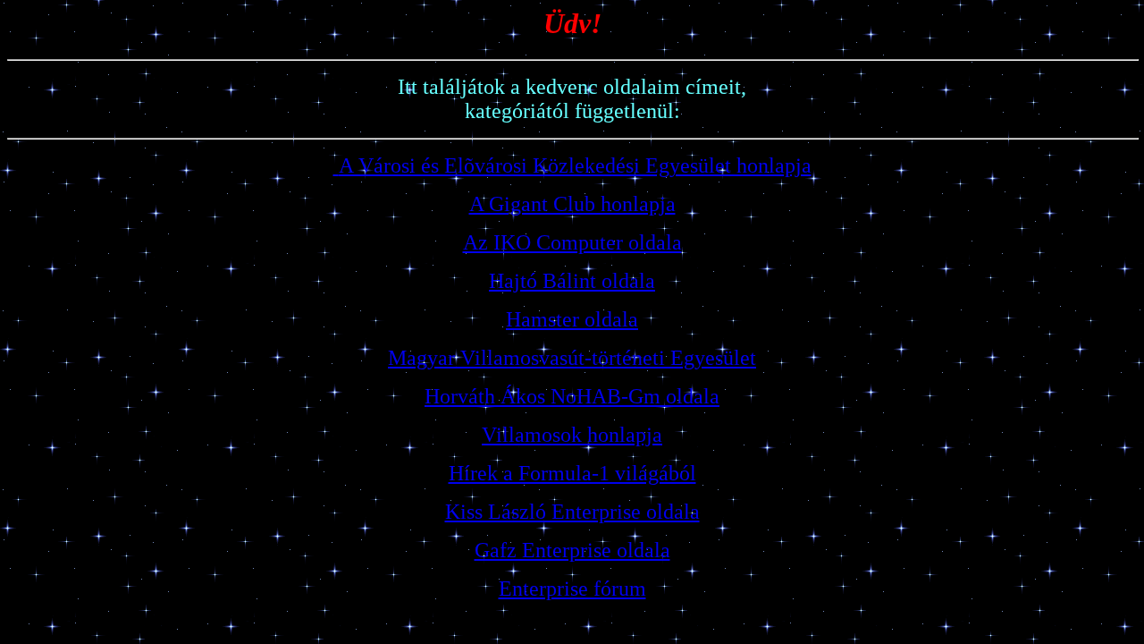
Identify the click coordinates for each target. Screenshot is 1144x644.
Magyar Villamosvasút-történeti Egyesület (572, 357)
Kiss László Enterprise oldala (572, 511)
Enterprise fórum (572, 588)
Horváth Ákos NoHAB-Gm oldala (572, 396)
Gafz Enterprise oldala (572, 550)
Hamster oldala (572, 319)
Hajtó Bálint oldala (572, 280)
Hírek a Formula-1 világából (572, 473)
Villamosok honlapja (572, 434)
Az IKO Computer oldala (572, 242)
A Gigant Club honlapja (572, 204)
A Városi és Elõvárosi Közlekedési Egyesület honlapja (575, 165)
